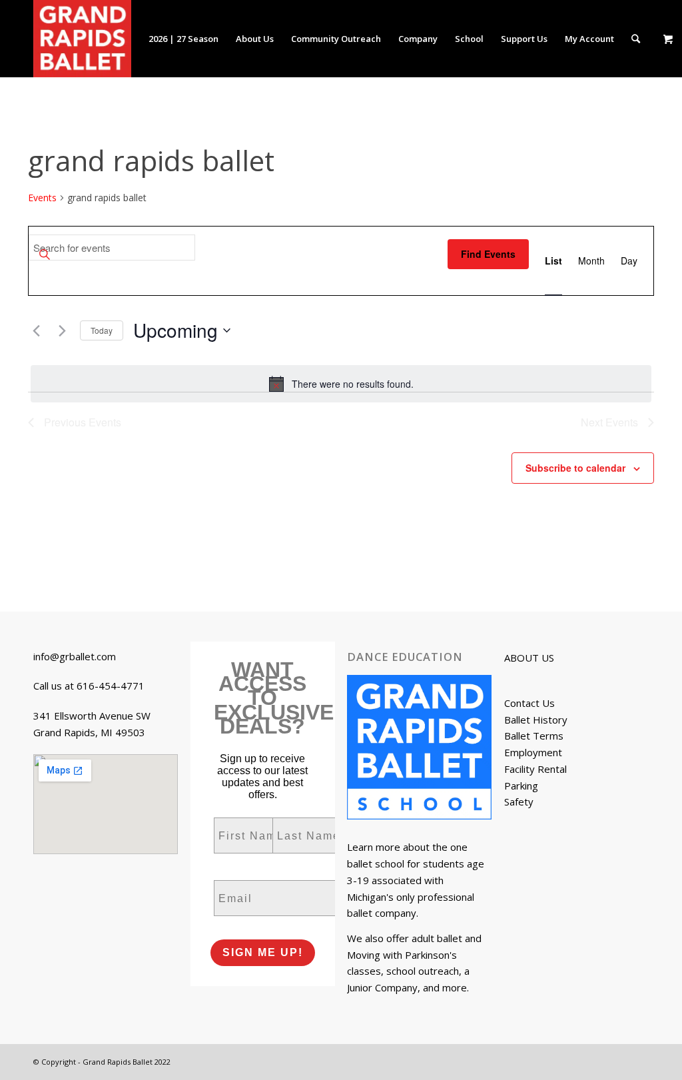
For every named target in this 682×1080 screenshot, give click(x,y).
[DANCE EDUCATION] (419, 749)
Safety (518, 801)
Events (42, 197)
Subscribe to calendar (575, 467)
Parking (521, 785)
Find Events (488, 254)
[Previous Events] (36, 330)
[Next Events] (62, 330)
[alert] (341, 383)
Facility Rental (535, 769)
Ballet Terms (533, 735)
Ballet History (535, 719)
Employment (533, 752)
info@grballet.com (74, 656)
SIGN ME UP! (262, 952)
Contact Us (529, 703)
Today (102, 330)
